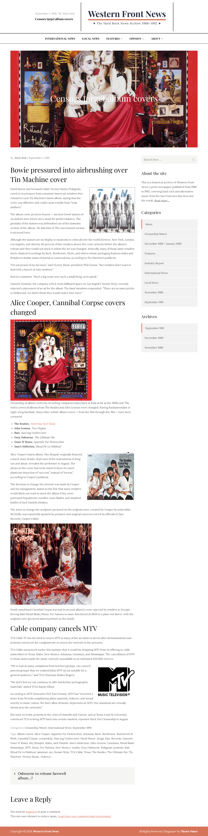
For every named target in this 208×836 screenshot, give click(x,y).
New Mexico (63, 747)
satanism (42, 752)
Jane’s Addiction (79, 743)
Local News (90, 38)
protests (118, 747)
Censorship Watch (36, 727)
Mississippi (17, 747)
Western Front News (127, 13)
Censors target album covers (54, 19)
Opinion (135, 38)
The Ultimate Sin (117, 752)
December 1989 (154, 337)
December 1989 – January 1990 (163, 243)
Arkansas (88, 734)
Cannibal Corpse (28, 738)
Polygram (106, 747)
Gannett (127, 738)
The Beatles (99, 752)
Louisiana (113, 743)
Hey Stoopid (36, 743)
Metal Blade (127, 743)
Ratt (127, 747)
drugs (100, 738)
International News (60, 38)
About (155, 38)
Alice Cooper (42, 734)
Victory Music (30, 756)
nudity (76, 747)
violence (46, 756)
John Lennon (98, 743)
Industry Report (154, 263)
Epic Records (113, 738)
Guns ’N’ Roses (19, 743)
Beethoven (108, 734)
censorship (45, 738)
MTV (28, 747)
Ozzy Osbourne (90, 747)
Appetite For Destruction (66, 734)
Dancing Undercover (66, 738)
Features (113, 38)
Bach (98, 734)
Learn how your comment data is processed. (84, 816)
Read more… (161, 200)
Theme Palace (189, 831)
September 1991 (82, 727)
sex (51, 752)
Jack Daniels (60, 743)
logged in (31, 811)
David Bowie (88, 738)
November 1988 (154, 292)
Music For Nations (43, 747)
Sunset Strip (61, 752)
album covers (25, 734)
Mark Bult (69, 13)
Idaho (48, 743)
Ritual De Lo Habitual (23, 752)
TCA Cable (76, 752)
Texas (87, 752)
